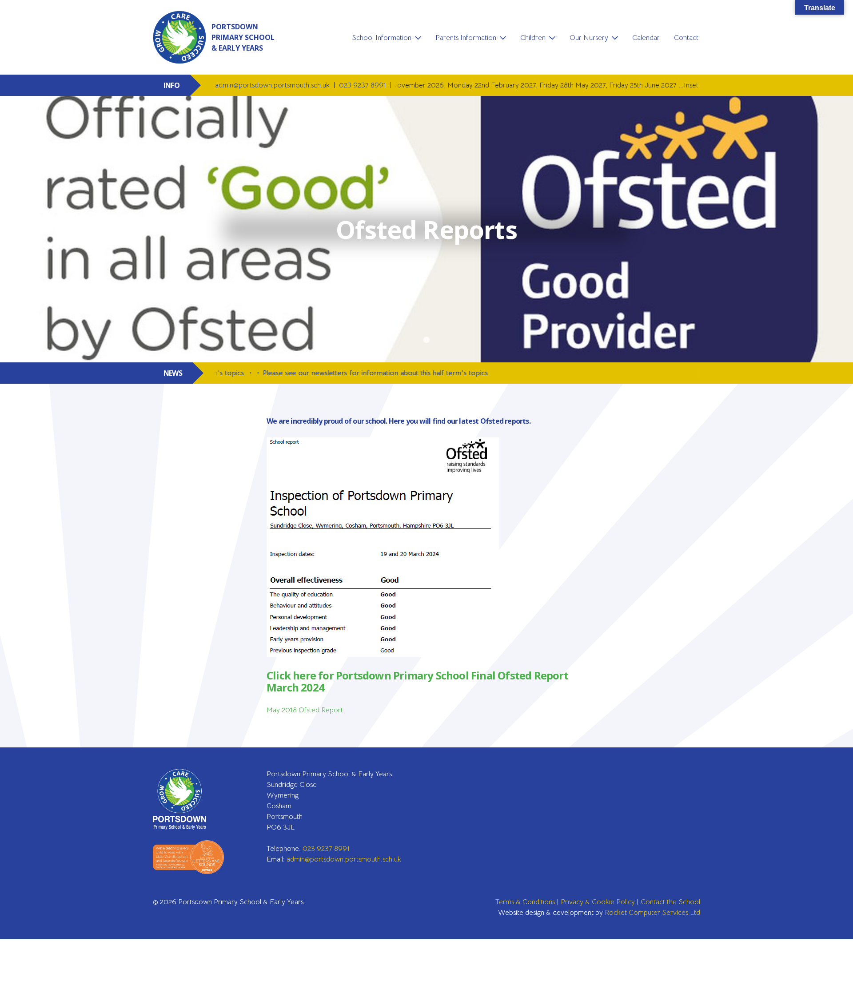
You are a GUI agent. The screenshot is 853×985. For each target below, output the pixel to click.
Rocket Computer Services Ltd (652, 912)
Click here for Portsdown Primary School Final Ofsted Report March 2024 (417, 681)
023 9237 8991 (363, 85)
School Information (381, 37)
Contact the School (670, 902)
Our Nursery (589, 37)
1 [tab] (426, 340)
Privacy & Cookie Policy (598, 902)
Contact (686, 37)
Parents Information (465, 37)
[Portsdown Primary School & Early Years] (188, 799)
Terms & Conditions (525, 902)
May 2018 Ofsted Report (305, 710)
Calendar (646, 37)
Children (533, 37)
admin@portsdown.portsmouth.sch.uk (273, 85)
